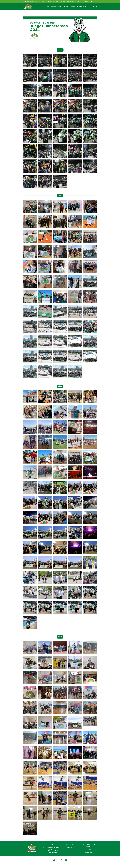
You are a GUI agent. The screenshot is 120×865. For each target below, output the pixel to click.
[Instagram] (96, 7)
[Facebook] (92, 7)
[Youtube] (66, 860)
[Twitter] (94, 7)
